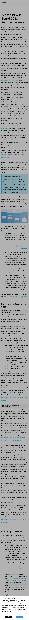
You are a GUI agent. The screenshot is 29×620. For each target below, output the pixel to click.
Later (8, 616)
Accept (19, 616)
